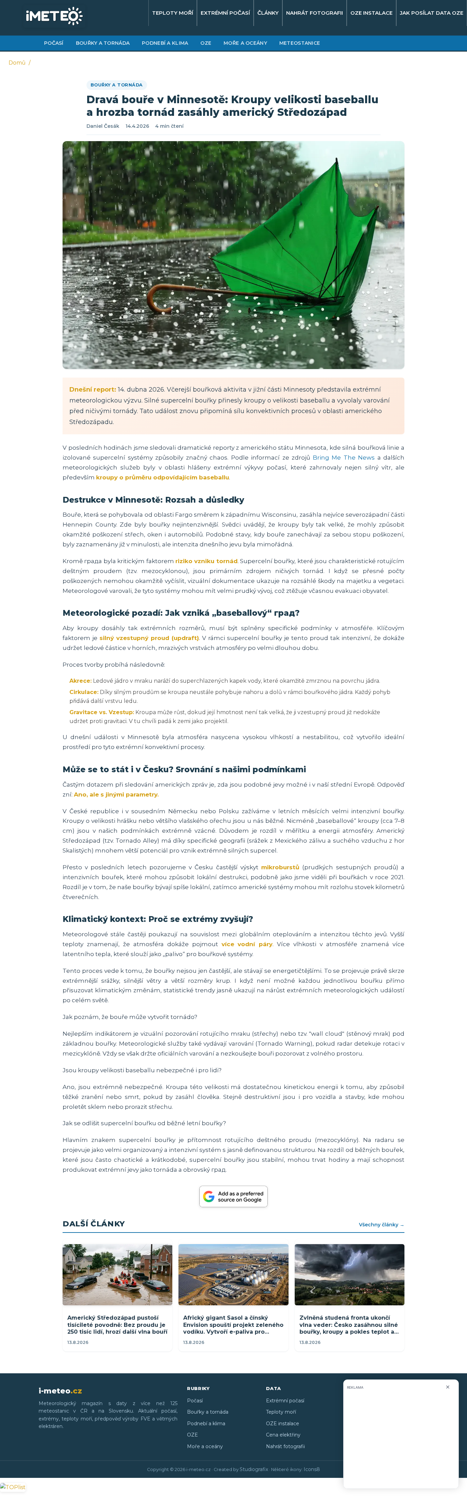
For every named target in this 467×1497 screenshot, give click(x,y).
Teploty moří (172, 13)
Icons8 (312, 1469)
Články (268, 13)
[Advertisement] (401, 1440)
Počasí (54, 43)
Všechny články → (381, 1225)
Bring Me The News (344, 457)
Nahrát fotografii (314, 13)
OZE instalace (371, 13)
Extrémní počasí (225, 13)
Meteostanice (299, 43)
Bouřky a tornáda (103, 43)
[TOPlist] (13, 1487)
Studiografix (254, 1469)
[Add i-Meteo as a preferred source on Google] (233, 1196)
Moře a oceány (245, 43)
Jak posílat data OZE (431, 13)
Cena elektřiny (283, 1435)
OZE (205, 43)
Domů (17, 62)
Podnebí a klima (165, 43)
